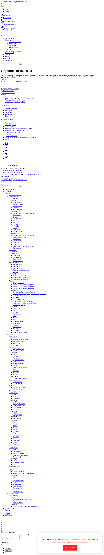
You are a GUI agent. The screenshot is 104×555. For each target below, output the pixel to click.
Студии (15, 272)
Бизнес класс (17, 206)
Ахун (15, 442)
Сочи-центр (17, 215)
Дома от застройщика (20, 378)
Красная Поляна (18, 360)
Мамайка (16, 226)
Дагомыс (16, 224)
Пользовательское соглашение (11, 172)
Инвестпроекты (18, 453)
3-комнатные (17, 268)
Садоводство (17, 415)
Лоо (14, 316)
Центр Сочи (17, 308)
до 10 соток (17, 402)
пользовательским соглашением (80, 539)
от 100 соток (17, 409)
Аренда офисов (18, 471)
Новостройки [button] (13, 197)
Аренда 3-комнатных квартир (23, 288)
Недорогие (17, 398)
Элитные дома (18, 350)
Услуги (7, 58)
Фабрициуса (17, 231)
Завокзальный (18, 321)
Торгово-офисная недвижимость (24, 457)
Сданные (16, 244)
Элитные (16, 208)
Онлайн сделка (10, 126)
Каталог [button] (7, 193)
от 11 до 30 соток (19, 404)
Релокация (8, 123)
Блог (10, 49)
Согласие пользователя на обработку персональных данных (21, 174)
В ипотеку (16, 297)
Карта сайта (5, 176)
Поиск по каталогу (15, 195)
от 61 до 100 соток (19, 407)
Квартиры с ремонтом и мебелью (24, 303)
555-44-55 (6, 30)
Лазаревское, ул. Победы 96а (15, 102)
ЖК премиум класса (20, 209)
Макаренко (17, 327)
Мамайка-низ (17, 486)
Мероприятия (13, 47)
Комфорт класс (18, 204)
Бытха (15, 228)
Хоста (15, 220)
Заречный (16, 323)
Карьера (7, 56)
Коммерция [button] (13, 446)
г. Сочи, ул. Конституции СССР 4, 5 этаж (19, 98)
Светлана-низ (17, 488)
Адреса (3, 95)
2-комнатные (17, 266)
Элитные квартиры (19, 275)
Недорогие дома (18, 349)
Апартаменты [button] (13, 493)
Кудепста (16, 325)
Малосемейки (18, 261)
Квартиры (16, 255)
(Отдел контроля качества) (10, 89)
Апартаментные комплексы (22, 499)
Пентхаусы (17, 259)
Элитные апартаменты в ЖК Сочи (25, 506)
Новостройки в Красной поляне (24, 213)
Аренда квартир (18, 283)
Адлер (15, 217)
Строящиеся (17, 248)
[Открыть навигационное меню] (1, 35)
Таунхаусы (16, 343)
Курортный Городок (20, 332)
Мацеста (16, 222)
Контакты (12, 43)
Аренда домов (18, 389)
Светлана (16, 440)
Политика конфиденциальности (12, 170)
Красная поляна (18, 462)
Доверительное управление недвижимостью (20, 137)
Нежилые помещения (20, 455)
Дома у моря (17, 383)
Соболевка (16, 230)
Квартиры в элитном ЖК (21, 277)
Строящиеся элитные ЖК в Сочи (24, 246)
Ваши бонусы (9, 38)
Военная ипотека (19, 299)
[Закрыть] (1, 184)
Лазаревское (17, 219)
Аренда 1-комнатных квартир (23, 284)
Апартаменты (18, 257)
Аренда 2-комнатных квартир (23, 286)
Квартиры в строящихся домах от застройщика (29, 294)
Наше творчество (15, 42)
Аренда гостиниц (19, 387)
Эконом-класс (18, 202)
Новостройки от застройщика (23, 235)
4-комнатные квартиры (21, 270)
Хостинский (17, 490)
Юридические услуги (12, 132)
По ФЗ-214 (17, 239)
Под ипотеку (17, 241)
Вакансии (12, 45)
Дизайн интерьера (11, 136)
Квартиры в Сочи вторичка (22, 301)
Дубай (7, 11)
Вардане (16, 361)
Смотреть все (13, 198)
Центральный (18, 492)
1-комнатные (17, 264)
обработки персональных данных (77, 542)
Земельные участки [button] (15, 391)
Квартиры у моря (19, 305)
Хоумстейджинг (10, 125)
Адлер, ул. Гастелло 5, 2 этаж (15, 100)
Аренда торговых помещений (23, 473)
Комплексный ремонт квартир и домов (18, 128)
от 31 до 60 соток (19, 405)
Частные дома (18, 341)
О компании (9, 40)
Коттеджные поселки (20, 339)
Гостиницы (17, 451)
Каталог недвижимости (13, 51)
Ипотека (8, 134)
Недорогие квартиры (20, 279)
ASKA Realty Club (11, 165)
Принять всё (70, 548)
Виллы (15, 345)
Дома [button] (11, 334)
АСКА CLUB (9, 53)
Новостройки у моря (20, 237)
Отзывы (7, 54)
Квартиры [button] (12, 250)
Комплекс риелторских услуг (15, 130)
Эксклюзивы (17, 295)
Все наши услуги (7, 119)
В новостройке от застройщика (24, 292)
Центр (15, 464)
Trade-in (7, 139)
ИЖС (15, 413)
